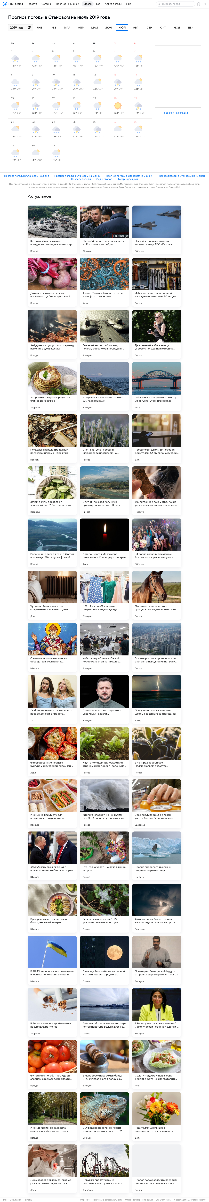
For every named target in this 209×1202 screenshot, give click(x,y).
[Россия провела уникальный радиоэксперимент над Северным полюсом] (156, 855)
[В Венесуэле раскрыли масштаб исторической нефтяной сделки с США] (156, 1012)
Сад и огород (104, 179)
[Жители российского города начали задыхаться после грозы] (156, 908)
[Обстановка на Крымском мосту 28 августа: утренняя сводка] (156, 386)
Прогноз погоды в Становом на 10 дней (181, 175)
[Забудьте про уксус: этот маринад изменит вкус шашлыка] (52, 334)
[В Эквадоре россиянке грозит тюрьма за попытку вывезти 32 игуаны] (104, 1116)
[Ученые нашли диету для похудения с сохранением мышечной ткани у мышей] (52, 803)
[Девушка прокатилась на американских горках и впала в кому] (104, 1168)
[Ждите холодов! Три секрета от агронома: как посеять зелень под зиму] (104, 751)
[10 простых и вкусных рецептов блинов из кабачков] (52, 386)
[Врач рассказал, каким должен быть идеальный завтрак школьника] (52, 908)
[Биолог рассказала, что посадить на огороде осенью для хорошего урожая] (156, 1168)
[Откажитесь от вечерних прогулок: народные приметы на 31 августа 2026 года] (156, 595)
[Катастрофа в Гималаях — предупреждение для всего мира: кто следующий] (52, 230)
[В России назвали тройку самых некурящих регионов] (52, 1012)
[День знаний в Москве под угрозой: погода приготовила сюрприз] (156, 334)
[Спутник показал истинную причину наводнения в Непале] (104, 490)
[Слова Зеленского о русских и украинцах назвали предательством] (104, 699)
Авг (135, 27)
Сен (149, 27)
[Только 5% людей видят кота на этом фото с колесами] (104, 282)
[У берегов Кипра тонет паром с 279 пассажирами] (104, 386)
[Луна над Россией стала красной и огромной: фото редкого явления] (104, 960)
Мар (67, 27)
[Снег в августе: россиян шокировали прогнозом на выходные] (104, 438)
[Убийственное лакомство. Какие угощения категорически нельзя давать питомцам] (156, 490)
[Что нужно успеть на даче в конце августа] (104, 855)
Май (94, 27)
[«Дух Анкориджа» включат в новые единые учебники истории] (52, 855)
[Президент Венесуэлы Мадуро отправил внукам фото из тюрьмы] (156, 960)
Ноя (177, 27)
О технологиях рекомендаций (139, 1200)
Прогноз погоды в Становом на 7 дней (129, 175)
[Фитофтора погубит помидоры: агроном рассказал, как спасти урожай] (52, 1064)
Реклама (28, 1200)
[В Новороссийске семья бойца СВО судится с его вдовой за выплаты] (104, 1064)
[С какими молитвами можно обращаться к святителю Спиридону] (52, 647)
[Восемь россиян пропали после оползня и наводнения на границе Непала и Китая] (156, 647)
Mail (5, 1200)
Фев (53, 27)
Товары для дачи (128, 179)
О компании (15, 1200)
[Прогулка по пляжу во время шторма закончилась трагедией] (156, 699)
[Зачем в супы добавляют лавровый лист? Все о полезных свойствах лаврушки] (52, 490)
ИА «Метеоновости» (196, 1200)
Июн (108, 27)
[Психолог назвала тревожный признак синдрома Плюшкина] (52, 438)
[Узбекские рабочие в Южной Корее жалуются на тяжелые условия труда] (104, 647)
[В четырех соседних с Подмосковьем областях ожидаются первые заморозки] (156, 751)
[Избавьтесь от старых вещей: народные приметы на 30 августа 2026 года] (156, 282)
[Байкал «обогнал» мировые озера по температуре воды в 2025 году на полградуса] (104, 1012)
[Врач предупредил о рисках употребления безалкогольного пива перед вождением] (156, 803)
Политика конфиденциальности (107, 1200)
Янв (39, 27)
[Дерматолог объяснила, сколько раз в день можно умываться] (52, 1168)
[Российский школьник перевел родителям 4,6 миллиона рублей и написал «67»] (156, 438)
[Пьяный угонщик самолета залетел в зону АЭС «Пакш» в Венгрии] (156, 230)
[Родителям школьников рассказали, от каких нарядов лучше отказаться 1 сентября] (156, 1116)
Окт (163, 27)
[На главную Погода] (15, 4)
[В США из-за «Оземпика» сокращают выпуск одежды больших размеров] (104, 595)
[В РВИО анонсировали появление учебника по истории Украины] (52, 960)
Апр (81, 27)
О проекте (85, 1200)
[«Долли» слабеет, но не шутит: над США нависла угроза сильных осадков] (104, 803)
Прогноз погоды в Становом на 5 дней (77, 175)
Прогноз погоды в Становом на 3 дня (26, 175)
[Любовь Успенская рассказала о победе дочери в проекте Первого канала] (52, 699)
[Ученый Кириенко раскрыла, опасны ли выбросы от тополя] (52, 1116)
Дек (190, 27)
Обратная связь (163, 1200)
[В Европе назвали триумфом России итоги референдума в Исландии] (156, 543)
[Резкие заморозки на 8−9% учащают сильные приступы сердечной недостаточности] (104, 908)
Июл (122, 27)
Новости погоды (81, 179)
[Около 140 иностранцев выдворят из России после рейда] (104, 230)
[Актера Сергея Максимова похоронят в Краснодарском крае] (104, 543)
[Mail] (5, 4)
